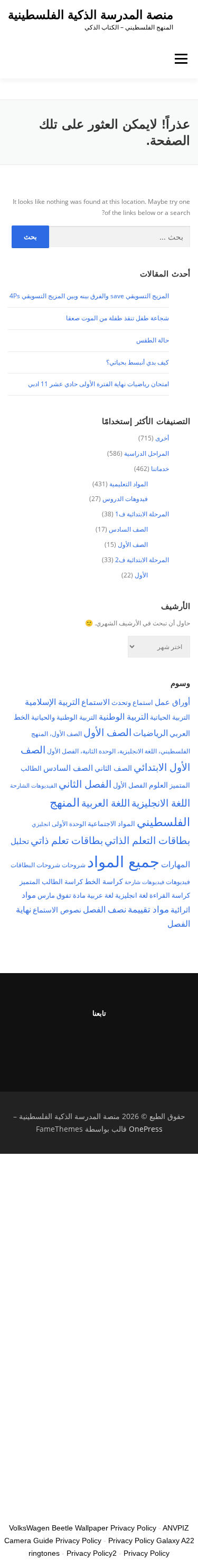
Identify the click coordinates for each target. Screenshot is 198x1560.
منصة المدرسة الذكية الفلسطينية (90, 15)
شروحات (74, 865)
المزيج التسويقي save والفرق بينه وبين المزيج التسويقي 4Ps (89, 295)
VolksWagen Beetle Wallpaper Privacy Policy (82, 1528)
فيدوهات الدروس (125, 498)
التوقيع (161, 1505)
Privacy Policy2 (92, 1553)
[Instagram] (60, 1041)
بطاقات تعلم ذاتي (67, 840)
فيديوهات (178, 881)
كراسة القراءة (169, 895)
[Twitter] (138, 1041)
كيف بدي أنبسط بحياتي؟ (137, 362)
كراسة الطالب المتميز (51, 881)
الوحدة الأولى (69, 824)
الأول (141, 575)
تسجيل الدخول (132, 1505)
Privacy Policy (146, 1553)
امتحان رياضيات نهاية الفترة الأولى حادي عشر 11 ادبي (98, 383)
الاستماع (95, 701)
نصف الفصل (104, 909)
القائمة (181, 58)
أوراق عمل (172, 701)
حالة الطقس (152, 340)
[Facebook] (112, 1041)
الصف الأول (133, 544)
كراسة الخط (103, 881)
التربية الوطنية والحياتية (64, 717)
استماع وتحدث (132, 702)
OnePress (146, 1129)
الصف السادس (128, 529)
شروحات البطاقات (35, 865)
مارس (46, 895)
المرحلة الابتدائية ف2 (142, 559)
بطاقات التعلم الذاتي (147, 840)
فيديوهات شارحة (144, 882)
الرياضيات (150, 733)
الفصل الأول (130, 785)
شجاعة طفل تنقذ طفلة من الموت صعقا (117, 317)
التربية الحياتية (170, 717)
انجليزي (41, 824)
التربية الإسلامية (52, 702)
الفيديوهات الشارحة (33, 785)
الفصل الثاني (85, 784)
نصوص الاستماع (57, 910)
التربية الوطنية (123, 716)
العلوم (158, 785)
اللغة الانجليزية (160, 803)
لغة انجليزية (131, 895)
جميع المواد (123, 861)
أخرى (162, 438)
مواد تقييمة (148, 909)
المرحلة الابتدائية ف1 (142, 513)
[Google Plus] (86, 1041)
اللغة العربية (105, 803)
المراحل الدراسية (146, 453)
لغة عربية (100, 895)
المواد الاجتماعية (111, 823)
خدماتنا (160, 468)
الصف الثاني (113, 768)
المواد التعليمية (128, 483)
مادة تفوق (71, 895)
